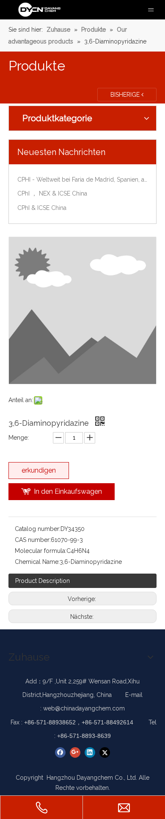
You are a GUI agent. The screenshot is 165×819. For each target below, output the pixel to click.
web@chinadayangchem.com (84, 708)
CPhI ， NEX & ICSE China (52, 193)
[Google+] (75, 752)
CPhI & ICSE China (41, 207)
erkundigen (39, 470)
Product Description (42, 580)
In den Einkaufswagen (68, 491)
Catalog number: (37, 528)
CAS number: (33, 539)
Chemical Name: (37, 561)
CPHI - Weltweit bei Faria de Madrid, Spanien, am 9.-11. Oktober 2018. (82, 179)
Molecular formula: (40, 550)
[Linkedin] (90, 752)
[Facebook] (60, 752)
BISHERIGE (125, 94)
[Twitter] (104, 752)
